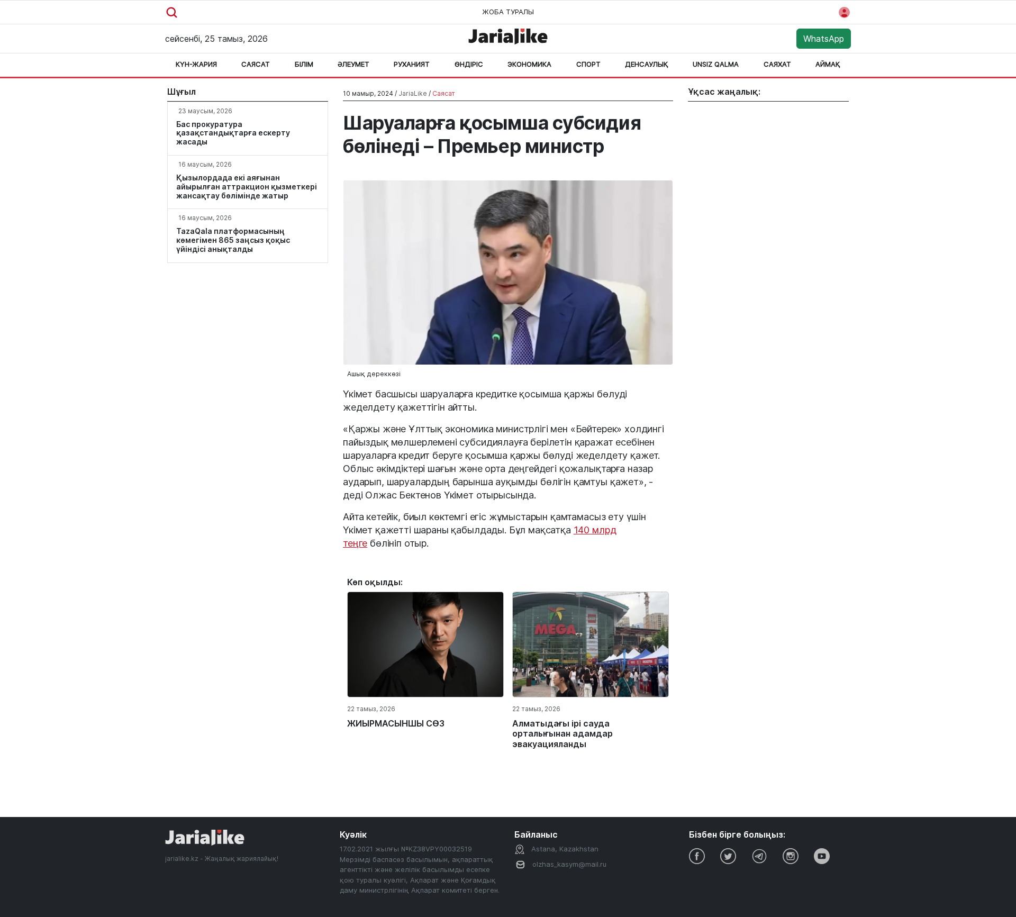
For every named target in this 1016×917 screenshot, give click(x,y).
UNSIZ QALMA (716, 64)
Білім (304, 64)
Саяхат (777, 64)
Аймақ (827, 64)
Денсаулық (646, 64)
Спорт (588, 64)
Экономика (529, 64)
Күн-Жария (196, 64)
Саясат (255, 64)
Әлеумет (353, 64)
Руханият (412, 64)
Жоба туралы (508, 11)
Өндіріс (469, 64)
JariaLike (412, 93)
